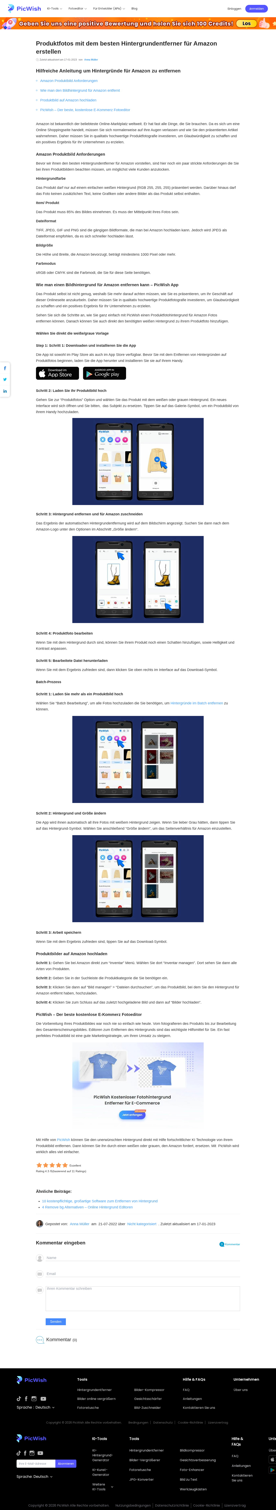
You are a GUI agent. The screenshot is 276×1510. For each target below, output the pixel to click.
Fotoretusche (88, 1407)
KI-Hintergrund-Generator (102, 1455)
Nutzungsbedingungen (133, 1505)
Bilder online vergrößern (96, 1398)
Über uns (241, 1390)
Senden (55, 1321)
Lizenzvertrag (218, 1422)
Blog (134, 8)
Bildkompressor (192, 1450)
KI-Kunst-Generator (100, 1472)
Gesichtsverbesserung (198, 1460)
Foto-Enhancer (192, 1469)
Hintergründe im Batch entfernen (197, 703)
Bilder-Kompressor (149, 1390)
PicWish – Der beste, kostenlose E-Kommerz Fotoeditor (85, 110)
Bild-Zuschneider (147, 1407)
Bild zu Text (188, 1479)
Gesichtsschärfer (148, 1398)
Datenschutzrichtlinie (172, 1505)
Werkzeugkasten (193, 1489)
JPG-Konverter (141, 1479)
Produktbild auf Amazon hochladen (68, 100)
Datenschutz (163, 1422)
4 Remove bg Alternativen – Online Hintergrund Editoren (87, 1207)
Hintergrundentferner (94, 1390)
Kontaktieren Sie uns (199, 1407)
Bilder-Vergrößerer (144, 1460)
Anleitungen (192, 1398)
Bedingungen (138, 1422)
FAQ (186, 1390)
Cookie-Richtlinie (190, 1422)
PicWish (63, 1140)
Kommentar (230, 1244)
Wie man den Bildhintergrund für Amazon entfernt (80, 90)
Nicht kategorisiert (141, 1224)
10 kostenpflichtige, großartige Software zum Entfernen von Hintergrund (100, 1201)
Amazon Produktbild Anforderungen (69, 81)
